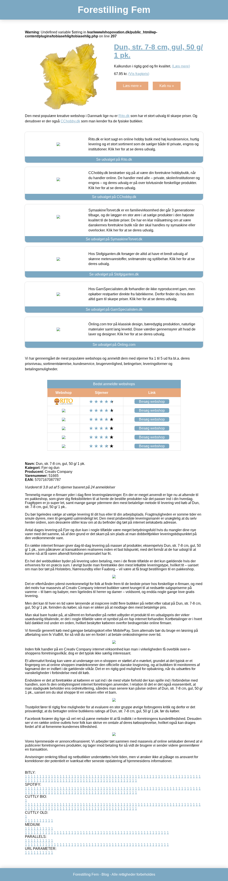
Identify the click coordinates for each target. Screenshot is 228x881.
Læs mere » (132, 86)
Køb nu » (166, 86)
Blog (105, 874)
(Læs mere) (181, 66)
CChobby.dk (70, 121)
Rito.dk (124, 116)
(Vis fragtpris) (138, 74)
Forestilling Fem (114, 9)
